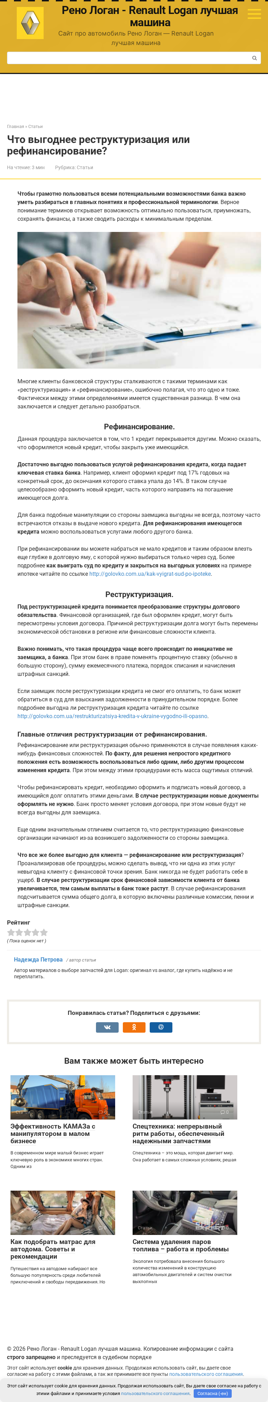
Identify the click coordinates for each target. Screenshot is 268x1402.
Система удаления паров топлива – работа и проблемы (181, 1245)
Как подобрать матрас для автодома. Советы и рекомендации (53, 1249)
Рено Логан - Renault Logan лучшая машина (150, 16)
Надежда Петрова (38, 959)
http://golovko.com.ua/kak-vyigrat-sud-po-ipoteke (150, 574)
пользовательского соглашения (206, 1374)
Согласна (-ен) (213, 1393)
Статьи (85, 167)
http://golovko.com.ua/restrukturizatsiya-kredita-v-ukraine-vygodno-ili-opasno (112, 716)
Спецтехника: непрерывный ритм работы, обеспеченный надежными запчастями (178, 1133)
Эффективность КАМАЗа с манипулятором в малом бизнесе (52, 1133)
